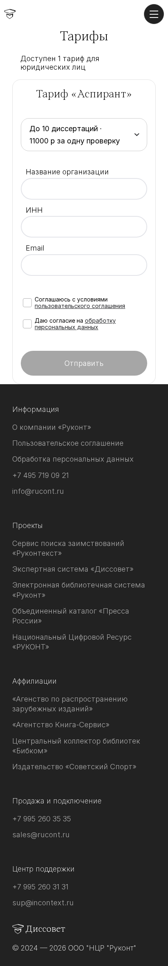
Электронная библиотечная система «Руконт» (78, 590)
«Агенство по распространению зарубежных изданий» (70, 704)
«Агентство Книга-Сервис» (61, 724)
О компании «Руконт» (51, 427)
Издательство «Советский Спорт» (74, 766)
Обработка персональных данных (73, 459)
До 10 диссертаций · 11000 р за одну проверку (74, 134)
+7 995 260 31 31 (40, 886)
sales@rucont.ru (41, 834)
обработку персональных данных (75, 323)
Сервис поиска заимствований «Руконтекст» (68, 548)
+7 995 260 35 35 (41, 818)
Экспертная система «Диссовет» (73, 569)
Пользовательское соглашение (68, 443)
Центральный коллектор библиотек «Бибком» (76, 746)
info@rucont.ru (38, 491)
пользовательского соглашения (80, 305)
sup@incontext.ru (43, 902)
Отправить (84, 363)
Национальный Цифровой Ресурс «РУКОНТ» (72, 642)
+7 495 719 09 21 (40, 475)
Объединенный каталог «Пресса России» (70, 616)
